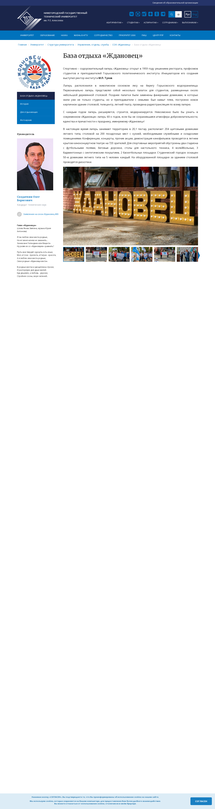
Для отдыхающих (29, 112)
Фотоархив (26, 120)
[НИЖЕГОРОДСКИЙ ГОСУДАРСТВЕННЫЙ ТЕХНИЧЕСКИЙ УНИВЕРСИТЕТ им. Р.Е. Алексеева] (29, 18)
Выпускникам (189, 22)
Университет (27, 35)
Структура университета (61, 44)
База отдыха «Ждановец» (34, 95)
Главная (22, 44)
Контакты (175, 35)
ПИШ (144, 35)
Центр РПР (158, 35)
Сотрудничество (103, 35)
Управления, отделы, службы (93, 44)
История (24, 103)
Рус (188, 14)
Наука (64, 35)
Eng (194, 14)
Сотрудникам (169, 22)
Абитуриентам (113, 22)
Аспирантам (150, 22)
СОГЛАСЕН (201, 801)
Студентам (132, 22)
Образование (47, 35)
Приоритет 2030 (127, 35)
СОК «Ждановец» (121, 44)
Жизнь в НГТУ (81, 35)
